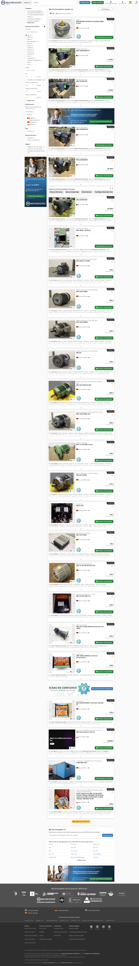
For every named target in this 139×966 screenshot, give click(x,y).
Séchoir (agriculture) (51, 920)
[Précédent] (50, 29)
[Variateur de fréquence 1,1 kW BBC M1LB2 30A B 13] (62, 603)
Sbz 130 (95, 851)
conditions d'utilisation (66, 962)
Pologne (32, 124)
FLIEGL (30, 45)
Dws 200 (73, 847)
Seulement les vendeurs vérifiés (36, 151)
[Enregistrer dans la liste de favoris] (112, 22)
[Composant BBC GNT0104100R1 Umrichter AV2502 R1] (62, 710)
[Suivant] (73, 29)
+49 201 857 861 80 (94, 910)
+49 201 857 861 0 (63, 910)
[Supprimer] (78, 2)
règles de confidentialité (49, 962)
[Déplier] (81, 44)
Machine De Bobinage (77, 857)
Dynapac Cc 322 (29, 920)
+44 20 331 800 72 (33, 910)
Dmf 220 (73, 844)
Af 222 (51, 844)
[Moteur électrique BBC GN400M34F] (62, 167)
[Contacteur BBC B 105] (62, 513)
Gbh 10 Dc (74, 854)
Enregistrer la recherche (81, 821)
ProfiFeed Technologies (34, 60)
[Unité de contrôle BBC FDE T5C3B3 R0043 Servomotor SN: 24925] (62, 634)
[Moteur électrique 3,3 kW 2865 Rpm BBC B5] (62, 360)
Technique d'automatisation (35, 14)
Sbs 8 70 (95, 847)
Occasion (30, 131)
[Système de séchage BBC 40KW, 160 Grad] (62, 238)
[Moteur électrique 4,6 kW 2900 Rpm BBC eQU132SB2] (62, 299)
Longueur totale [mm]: (31, 88)
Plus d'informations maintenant (102, 689)
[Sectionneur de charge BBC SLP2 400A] (62, 542)
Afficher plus (81, 860)
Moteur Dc (96, 844)
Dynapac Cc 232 (110, 920)
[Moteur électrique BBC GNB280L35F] (62, 137)
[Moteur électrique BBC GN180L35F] (62, 89)
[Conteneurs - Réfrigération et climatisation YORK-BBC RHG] (62, 770)
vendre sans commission (36, 196)
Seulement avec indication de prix (36, 80)
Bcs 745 (51, 854)
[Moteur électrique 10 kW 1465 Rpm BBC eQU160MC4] (62, 329)
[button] (136, 2)
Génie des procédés (33, 21)
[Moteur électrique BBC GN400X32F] (62, 207)
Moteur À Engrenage (72, 192)
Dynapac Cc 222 (75, 920)
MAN (30, 37)
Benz (29, 39)
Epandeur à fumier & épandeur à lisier (92, 920)
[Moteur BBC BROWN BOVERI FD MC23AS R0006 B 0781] (62, 29)
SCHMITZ (30, 54)
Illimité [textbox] (29, 114)
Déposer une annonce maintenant (100, 121)
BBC (29, 35)
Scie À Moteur (97, 854)
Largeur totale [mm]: (30, 94)
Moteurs (30, 17)
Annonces (31, 138)
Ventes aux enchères (33, 140)
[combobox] (36, 114)
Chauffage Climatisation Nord (104, 192)
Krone (30, 43)
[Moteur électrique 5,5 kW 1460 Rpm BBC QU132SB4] (62, 482)
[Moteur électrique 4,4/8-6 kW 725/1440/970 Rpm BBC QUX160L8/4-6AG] (62, 391)
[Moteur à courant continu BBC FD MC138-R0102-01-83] (62, 573)
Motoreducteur (87, 192)
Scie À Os (95, 857)
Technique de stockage (34, 19)
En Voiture (74, 851)
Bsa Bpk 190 (52, 857)
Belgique (30, 108)
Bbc (50, 851)
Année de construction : (31, 82)
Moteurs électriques (56, 192)
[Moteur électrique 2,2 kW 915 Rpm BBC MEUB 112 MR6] (62, 268)
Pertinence (105, 9)
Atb (50, 847)
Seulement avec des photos (35, 147)
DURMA (30, 48)
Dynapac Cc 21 (40, 920)
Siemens (30, 50)
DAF (29, 56)
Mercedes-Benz (32, 41)
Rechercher (85, 2)
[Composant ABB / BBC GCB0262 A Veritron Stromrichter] (62, 663)
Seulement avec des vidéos (35, 149)
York (29, 64)
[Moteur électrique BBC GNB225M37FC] (62, 58)
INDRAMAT (31, 58)
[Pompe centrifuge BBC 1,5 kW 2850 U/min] (62, 452)
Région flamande (34, 120)
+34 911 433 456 (32, 913)
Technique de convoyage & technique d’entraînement (35, 12)
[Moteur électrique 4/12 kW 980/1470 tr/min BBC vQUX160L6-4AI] (62, 421)
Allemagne (33, 122)
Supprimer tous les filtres (64, 13)
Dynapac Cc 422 (64, 920)
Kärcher (30, 52)
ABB (29, 62)
